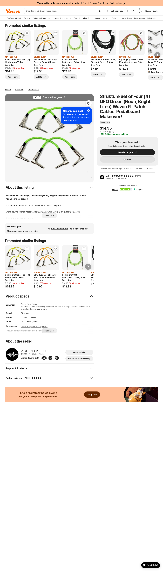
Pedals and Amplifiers (41, 18)
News (105, 18)
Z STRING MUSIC (114, 176)
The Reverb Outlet (14, 18)
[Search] (100, 11)
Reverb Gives (139, 18)
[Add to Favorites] (27, 33)
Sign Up (148, 11)
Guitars (27, 18)
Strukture (25, 313)
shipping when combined (114, 134)
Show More (49, 215)
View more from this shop (79, 359)
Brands (97, 18)
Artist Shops (127, 18)
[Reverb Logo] (13, 11)
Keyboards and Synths (62, 18)
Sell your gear (117, 11)
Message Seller (79, 352)
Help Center (152, 18)
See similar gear (52, 97)
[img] (129, 176)
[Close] (88, 110)
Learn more (42, 309)
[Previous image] (123, 42)
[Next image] (141, 42)
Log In (155, 11)
